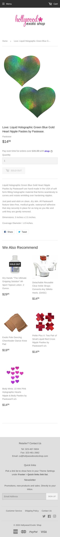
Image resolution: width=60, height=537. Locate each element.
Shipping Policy (32, 511)
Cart (55, 4)
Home (5, 41)
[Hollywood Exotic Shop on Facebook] (49, 516)
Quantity (6, 155)
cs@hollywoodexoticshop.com (33, 456)
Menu (9, 4)
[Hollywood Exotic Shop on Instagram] (54, 516)
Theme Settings (47, 471)
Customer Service (14, 511)
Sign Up (52, 496)
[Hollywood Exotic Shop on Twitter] (44, 516)
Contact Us (47, 511)
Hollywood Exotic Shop (31, 525)
